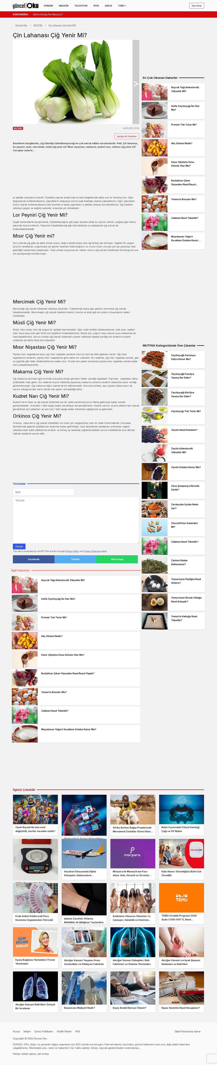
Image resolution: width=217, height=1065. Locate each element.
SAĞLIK (108, 5)
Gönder (19, 546)
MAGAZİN (63, 5)
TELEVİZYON (80, 5)
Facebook (33, 559)
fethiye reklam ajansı (24, 1053)
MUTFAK (38, 25)
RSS (77, 1031)
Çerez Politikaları (43, 1031)
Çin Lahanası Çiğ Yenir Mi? (62, 25)
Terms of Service (92, 551)
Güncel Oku (21, 25)
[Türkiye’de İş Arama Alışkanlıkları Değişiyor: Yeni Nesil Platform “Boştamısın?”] (84, 815)
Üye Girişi (197, 5)
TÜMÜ (121, 5)
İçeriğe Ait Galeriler (127, 136)
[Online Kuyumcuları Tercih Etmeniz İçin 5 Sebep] (35, 859)
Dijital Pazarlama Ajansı (188, 1031)
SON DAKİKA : (21, 14)
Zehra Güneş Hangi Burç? (47, 14)
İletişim (27, 1031)
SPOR (96, 5)
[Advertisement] (76, 174)
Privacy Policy (72, 551)
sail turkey (43, 1053)
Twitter (75, 559)
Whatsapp (117, 559)
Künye (16, 1031)
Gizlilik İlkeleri (64, 1031)
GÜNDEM (48, 5)
